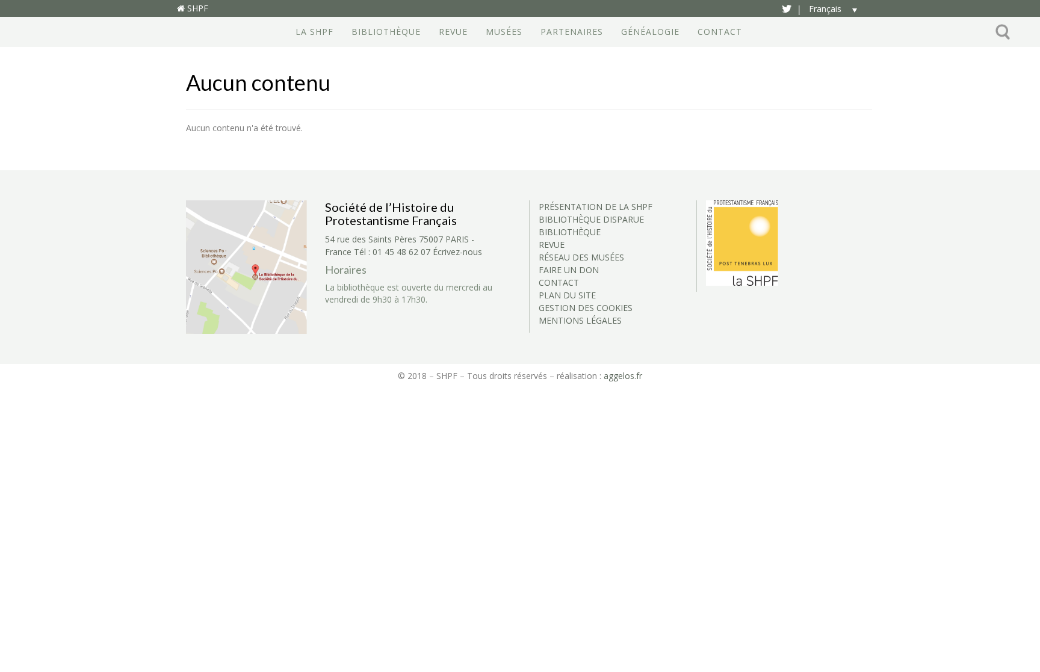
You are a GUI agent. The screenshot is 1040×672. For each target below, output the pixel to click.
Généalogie (650, 31)
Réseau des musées (581, 257)
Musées (504, 31)
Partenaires (571, 31)
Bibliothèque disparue (591, 219)
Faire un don (569, 270)
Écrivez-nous (457, 251)
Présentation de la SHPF (595, 206)
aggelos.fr (623, 375)
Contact (720, 31)
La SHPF (314, 31)
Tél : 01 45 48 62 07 (392, 251)
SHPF (196, 8)
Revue (453, 31)
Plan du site (567, 295)
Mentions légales (580, 320)
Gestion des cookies (586, 307)
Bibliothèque (386, 31)
